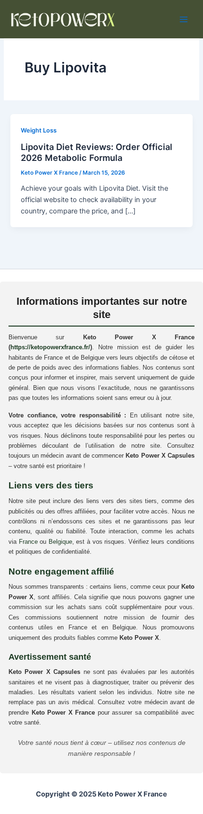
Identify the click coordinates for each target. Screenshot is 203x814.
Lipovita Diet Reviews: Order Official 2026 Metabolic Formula (96, 152)
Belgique (60, 541)
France (28, 541)
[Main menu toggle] (184, 19)
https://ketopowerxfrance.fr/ (50, 347)
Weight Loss (39, 130)
